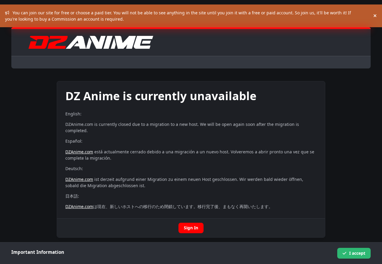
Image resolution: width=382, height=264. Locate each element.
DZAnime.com (79, 152)
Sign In (191, 228)
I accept (357, 253)
